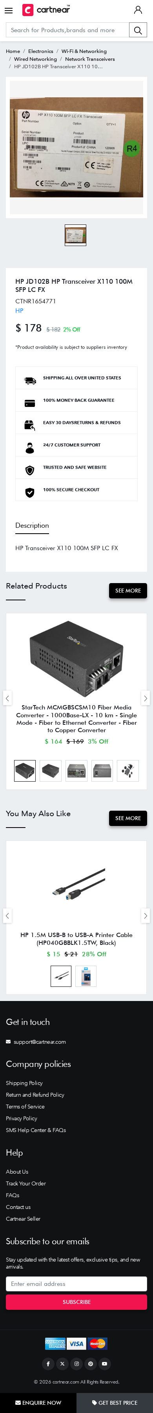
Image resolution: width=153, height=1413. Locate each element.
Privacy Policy (21, 1118)
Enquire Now (41, 1403)
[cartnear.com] (46, 10)
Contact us (18, 1207)
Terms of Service (25, 1106)
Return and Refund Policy (35, 1094)
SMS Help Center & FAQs (36, 1130)
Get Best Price (117, 1403)
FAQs (12, 1195)
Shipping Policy (24, 1083)
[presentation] (7, 698)
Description (32, 525)
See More (128, 590)
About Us (17, 1171)
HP (19, 310)
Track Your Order (26, 1183)
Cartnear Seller (23, 1218)
